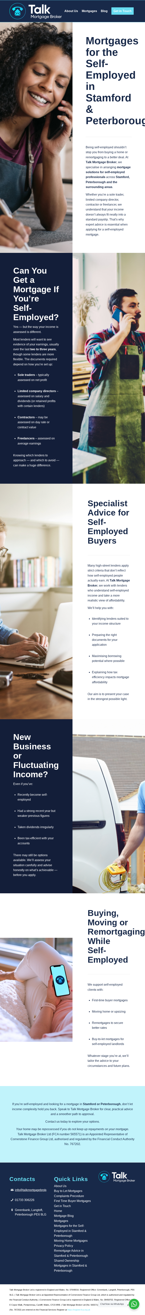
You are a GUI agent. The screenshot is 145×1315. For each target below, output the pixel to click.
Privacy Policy (63, 1245)
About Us (60, 1186)
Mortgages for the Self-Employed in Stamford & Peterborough (70, 1230)
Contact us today (56, 1121)
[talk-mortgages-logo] (35, 11)
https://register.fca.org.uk (78, 1310)
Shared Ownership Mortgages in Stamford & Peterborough (70, 1265)
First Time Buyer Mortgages (72, 1201)
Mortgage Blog (64, 1215)
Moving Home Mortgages (71, 1240)
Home (58, 1210)
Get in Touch (62, 1206)
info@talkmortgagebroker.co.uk (35, 1190)
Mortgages (61, 1220)
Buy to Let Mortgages (68, 1191)
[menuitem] (71, 11)
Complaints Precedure (69, 1196)
